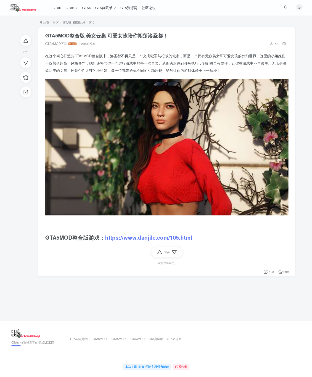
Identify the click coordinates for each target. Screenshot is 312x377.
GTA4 (86, 7)
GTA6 (57, 7)
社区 (56, 22)
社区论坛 (149, 7)
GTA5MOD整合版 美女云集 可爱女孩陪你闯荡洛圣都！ (106, 35)
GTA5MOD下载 (56, 43)
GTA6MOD (100, 339)
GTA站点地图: (77, 339)
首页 (45, 22)
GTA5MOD (118, 339)
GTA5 (70, 7)
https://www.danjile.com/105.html (148, 237)
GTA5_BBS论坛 (73, 22)
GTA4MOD (137, 339)
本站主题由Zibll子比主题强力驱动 (147, 366)
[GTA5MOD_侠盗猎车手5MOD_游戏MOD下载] (25, 333)
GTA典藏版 (103, 7)
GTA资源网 (128, 7)
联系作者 (181, 366)
